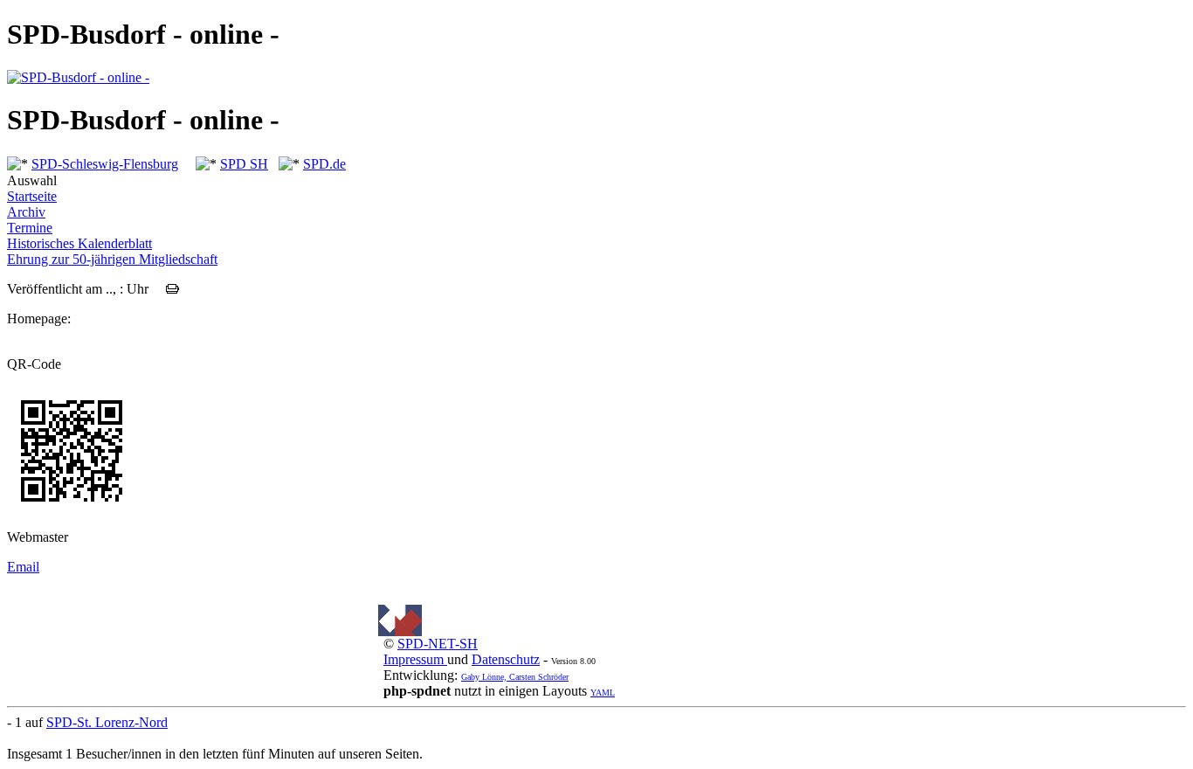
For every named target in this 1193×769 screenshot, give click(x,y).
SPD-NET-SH (437, 643)
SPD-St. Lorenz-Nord (107, 722)
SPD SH (244, 163)
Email (23, 566)
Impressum (415, 659)
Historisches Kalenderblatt (79, 243)
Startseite (32, 196)
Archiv (26, 211)
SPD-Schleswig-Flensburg (104, 163)
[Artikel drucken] (172, 288)
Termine (29, 227)
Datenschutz (506, 659)
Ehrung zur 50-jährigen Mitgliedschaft (112, 259)
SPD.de (324, 163)
